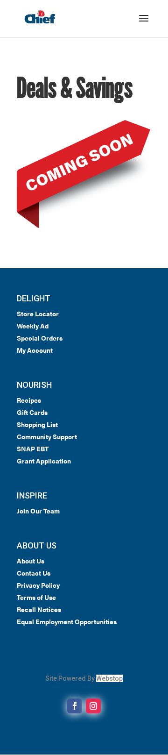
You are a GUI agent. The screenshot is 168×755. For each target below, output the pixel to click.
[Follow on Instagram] (93, 705)
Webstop (109, 678)
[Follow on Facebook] (74, 705)
